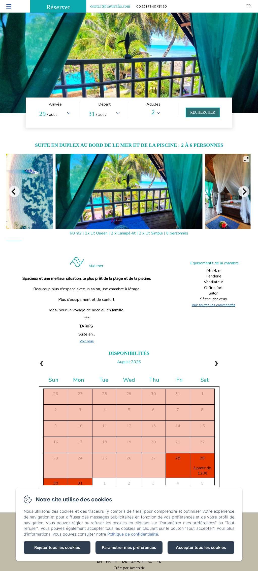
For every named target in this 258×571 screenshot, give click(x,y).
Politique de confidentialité (132, 534)
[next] (216, 364)
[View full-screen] (246, 159)
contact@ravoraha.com (110, 6)
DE (124, 561)
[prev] (42, 364)
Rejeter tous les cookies (57, 547)
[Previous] (14, 191)
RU (149, 561)
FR (108, 561)
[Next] (243, 191)
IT (116, 561)
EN (99, 561)
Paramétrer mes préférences (129, 547)
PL (158, 561)
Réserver (58, 7)
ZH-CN (137, 561)
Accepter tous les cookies (201, 547)
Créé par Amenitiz (129, 567)
